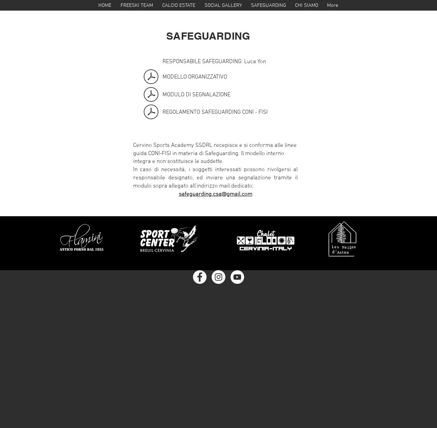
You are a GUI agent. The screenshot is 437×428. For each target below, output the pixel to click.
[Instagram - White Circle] (218, 277)
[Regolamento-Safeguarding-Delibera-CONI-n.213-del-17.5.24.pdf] (151, 113)
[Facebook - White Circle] (200, 277)
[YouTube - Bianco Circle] (237, 277)
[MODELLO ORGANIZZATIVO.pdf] (151, 77)
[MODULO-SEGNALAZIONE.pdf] (151, 95)
